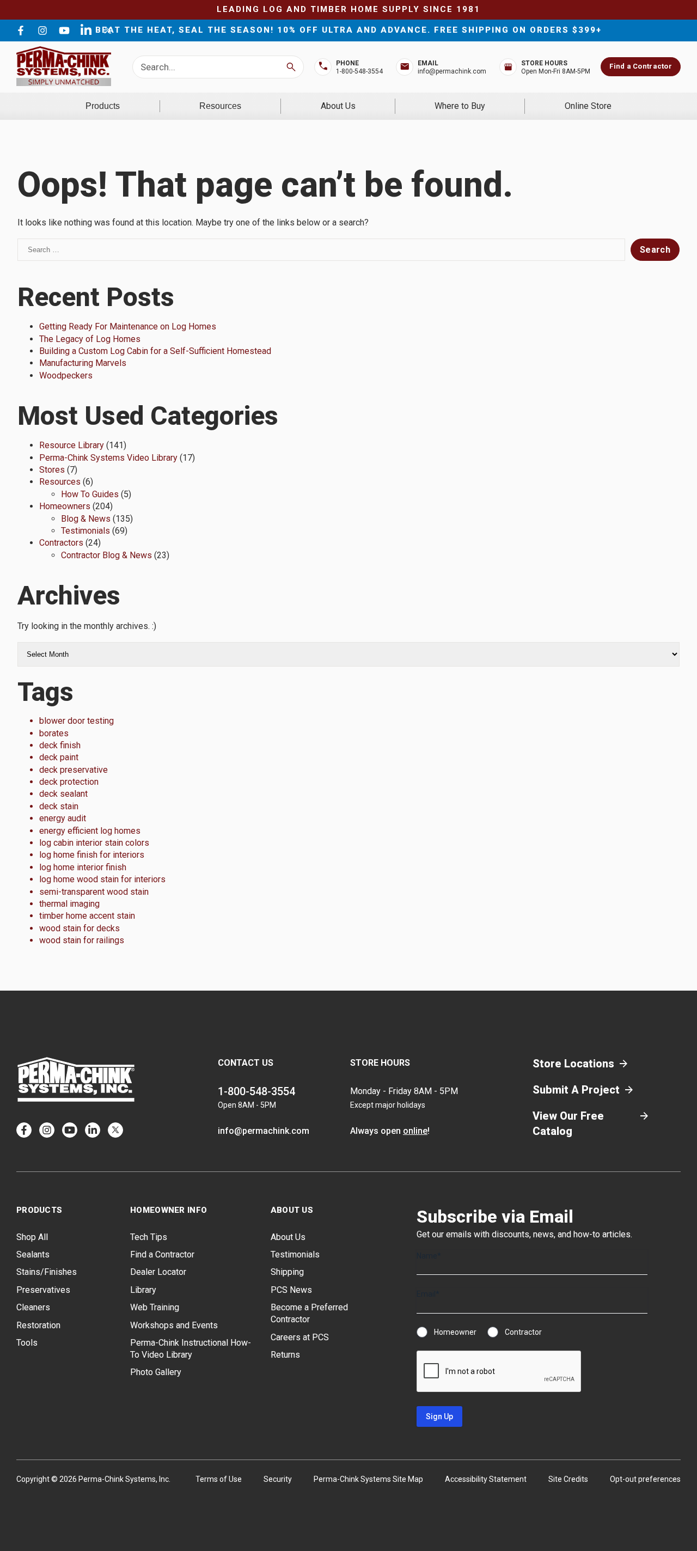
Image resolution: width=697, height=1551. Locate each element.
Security (278, 1479)
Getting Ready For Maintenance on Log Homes (127, 326)
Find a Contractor (640, 66)
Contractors (61, 543)
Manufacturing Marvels (82, 363)
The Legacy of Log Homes (89, 339)
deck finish (60, 745)
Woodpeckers (66, 375)
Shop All (32, 1237)
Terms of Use (218, 1479)
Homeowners (64, 506)
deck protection (69, 782)
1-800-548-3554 (359, 71)
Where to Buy (460, 106)
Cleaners (33, 1307)
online (415, 1131)
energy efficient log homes (89, 831)
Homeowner (455, 1332)
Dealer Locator (158, 1272)
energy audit (62, 818)
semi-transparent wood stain (94, 892)
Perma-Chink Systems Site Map (368, 1479)
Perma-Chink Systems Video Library (108, 458)
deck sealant (63, 794)
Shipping (287, 1272)
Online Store (588, 106)
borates (54, 733)
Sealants (33, 1254)
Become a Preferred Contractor (309, 1313)
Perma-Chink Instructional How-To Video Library (190, 1349)
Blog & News (86, 519)
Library (143, 1290)
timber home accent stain (87, 916)
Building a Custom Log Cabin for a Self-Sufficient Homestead (155, 351)
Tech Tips (148, 1237)
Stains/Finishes (46, 1272)
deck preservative (73, 770)
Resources (220, 106)
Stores (52, 470)
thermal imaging (69, 904)
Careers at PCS (300, 1337)
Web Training (154, 1307)
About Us (338, 106)
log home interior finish (82, 867)
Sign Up (439, 1416)
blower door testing (76, 721)
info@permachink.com (452, 71)
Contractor (523, 1332)
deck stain (58, 806)
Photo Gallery (155, 1372)
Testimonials (85, 531)
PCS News (291, 1290)
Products (102, 106)
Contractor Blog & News (106, 555)
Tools (27, 1343)
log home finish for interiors (91, 855)
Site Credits (568, 1479)
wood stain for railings (81, 940)
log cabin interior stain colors (94, 843)
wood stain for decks (79, 928)
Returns (285, 1355)
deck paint (58, 757)
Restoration (38, 1325)
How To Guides (90, 494)
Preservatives (43, 1290)
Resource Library (71, 445)
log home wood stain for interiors (102, 879)
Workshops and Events (174, 1325)
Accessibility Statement (486, 1479)
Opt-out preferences (645, 1479)
